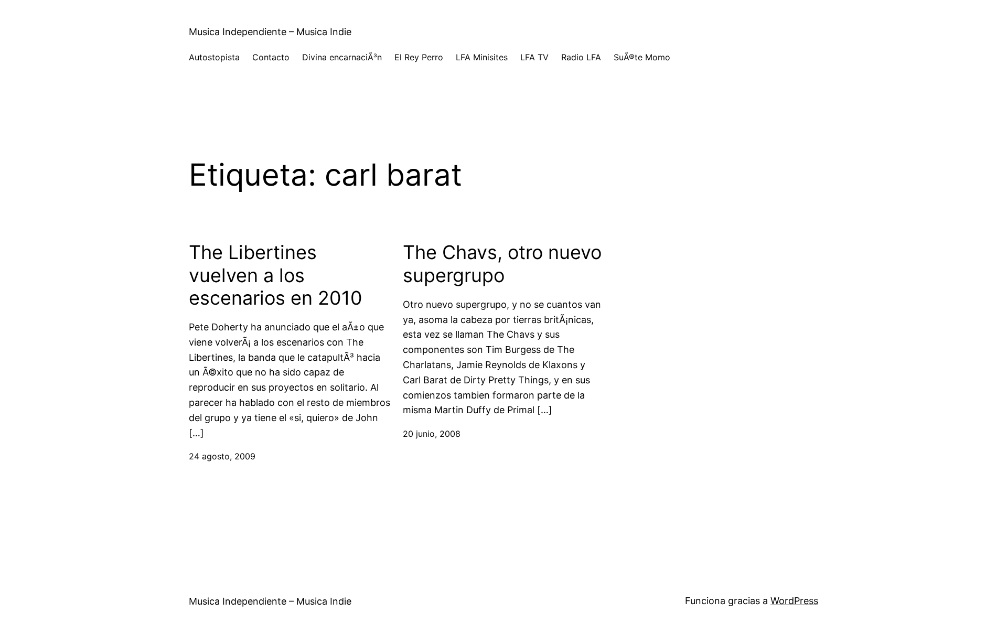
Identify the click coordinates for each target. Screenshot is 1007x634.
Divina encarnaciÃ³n (342, 57)
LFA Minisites (482, 57)
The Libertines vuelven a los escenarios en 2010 (275, 275)
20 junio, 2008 (431, 433)
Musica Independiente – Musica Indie (270, 31)
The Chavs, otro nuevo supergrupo (502, 263)
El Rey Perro (418, 57)
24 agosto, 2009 (222, 456)
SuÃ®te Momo (642, 57)
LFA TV (534, 57)
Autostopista (214, 57)
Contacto (271, 57)
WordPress (794, 600)
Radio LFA (581, 57)
